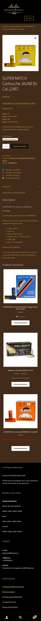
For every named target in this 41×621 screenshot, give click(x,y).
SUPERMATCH (12, 163)
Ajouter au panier (19, 146)
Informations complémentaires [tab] (13, 193)
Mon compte (7, 617)
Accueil (4, 26)
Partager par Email (12, 178)
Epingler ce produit (13, 175)
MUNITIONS (24, 158)
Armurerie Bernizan (16, 26)
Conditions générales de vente (13, 587)
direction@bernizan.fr (10, 553)
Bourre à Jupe (14, 158)
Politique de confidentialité (12, 597)
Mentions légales (8, 592)
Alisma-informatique (10, 607)
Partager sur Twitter (13, 170)
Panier (31, 615)
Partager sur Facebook (14, 172)
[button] (35, 38)
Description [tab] (6, 186)
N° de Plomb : (7, 136)
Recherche (20, 617)
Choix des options (20, 323)
